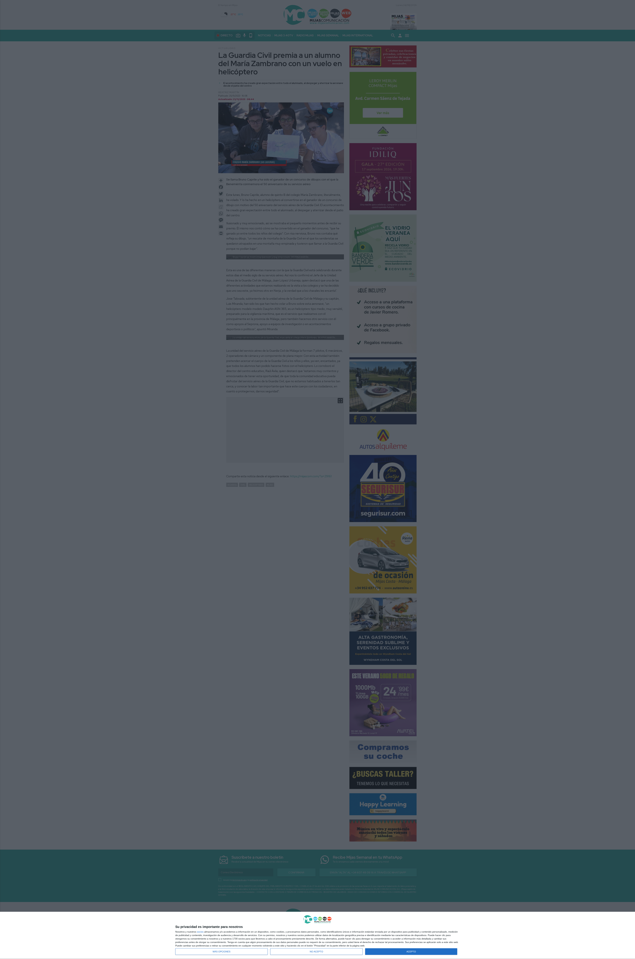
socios (200, 932)
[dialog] (317, 935)
